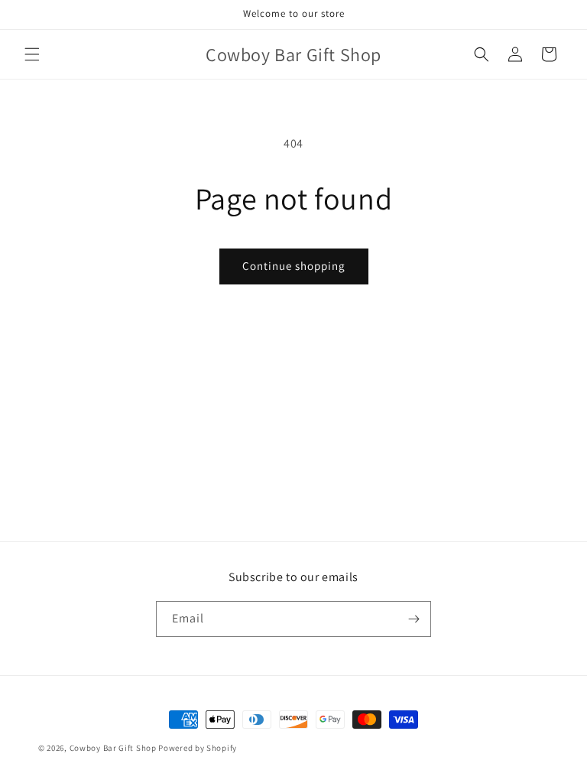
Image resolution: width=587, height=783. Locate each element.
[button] (32, 54)
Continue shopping (293, 265)
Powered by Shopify (197, 747)
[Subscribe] (413, 619)
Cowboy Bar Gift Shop (113, 747)
